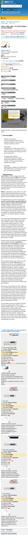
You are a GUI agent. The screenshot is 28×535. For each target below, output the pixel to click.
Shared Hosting (12, 63)
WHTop (3, 21)
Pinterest (10, 533)
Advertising (9, 531)
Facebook (2, 533)
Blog (7, 533)
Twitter (5, 533)
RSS (15, 533)
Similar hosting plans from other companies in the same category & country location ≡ (13, 330)
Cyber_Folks (4, 23)
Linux (18, 63)
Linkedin (12, 533)
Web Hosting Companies (13, 21)
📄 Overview (6, 36)
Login (8, 9)
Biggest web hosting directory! (10, 3)
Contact (3, 531)
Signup (15, 9)
